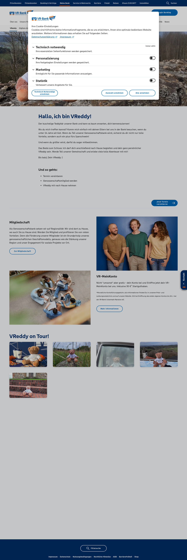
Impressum (65, 36)
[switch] (152, 58)
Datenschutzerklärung (43, 36)
